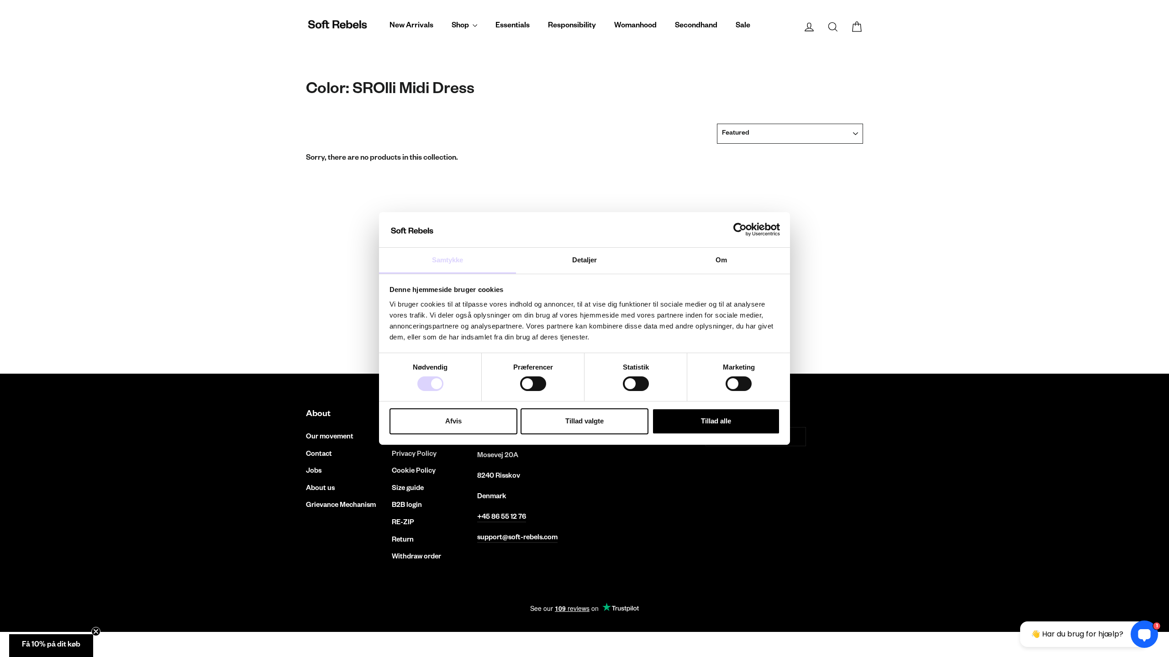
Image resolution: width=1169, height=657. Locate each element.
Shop (461, 26)
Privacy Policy (414, 455)
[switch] (533, 383)
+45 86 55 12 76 (501, 517)
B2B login (407, 506)
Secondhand (696, 26)
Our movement (329, 437)
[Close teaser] (95, 631)
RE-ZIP (403, 523)
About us (320, 489)
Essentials (512, 26)
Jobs (313, 471)
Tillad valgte (584, 421)
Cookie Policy (414, 471)
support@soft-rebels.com (517, 538)
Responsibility (572, 26)
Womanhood (635, 26)
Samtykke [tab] (447, 260)
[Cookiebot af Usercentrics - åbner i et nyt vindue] (740, 229)
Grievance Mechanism (341, 506)
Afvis (453, 421)
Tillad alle (716, 421)
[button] (51, 645)
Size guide (408, 489)
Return (403, 540)
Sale (743, 26)
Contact (319, 455)
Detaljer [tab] (584, 260)
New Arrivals (411, 26)
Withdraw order (416, 557)
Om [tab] (721, 260)
